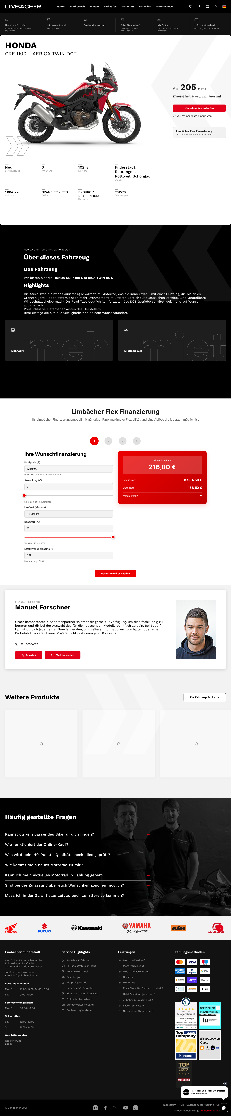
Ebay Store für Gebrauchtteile (141, 988)
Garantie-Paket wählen (115, 573)
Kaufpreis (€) (32, 462)
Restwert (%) (32, 521)
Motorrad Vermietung (136, 971)
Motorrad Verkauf (134, 960)
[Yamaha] (136, 928)
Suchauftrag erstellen (80, 1010)
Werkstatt (129, 982)
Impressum (169, 1104)
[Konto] (199, 6)
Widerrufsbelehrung (186, 1110)
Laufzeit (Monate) (35, 507)
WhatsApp (114, 1107)
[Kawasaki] (86, 928)
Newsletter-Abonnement (138, 1011)
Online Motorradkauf (79, 999)
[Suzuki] (44, 928)
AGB (181, 1104)
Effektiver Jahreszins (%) (39, 548)
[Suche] (215, 6)
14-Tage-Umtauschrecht (81, 965)
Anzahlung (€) (33, 480)
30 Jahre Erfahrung (78, 960)
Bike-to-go (73, 977)
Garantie (128, 977)
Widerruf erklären (212, 1110)
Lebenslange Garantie (80, 988)
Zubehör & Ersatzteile (136, 999)
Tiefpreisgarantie (77, 982)
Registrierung (13, 1040)
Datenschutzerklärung (200, 1104)
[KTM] (178, 928)
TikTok (135, 1107)
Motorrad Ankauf (133, 965)
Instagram (95, 1107)
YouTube (125, 1107)
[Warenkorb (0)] (207, 6)
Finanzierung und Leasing (82, 993)
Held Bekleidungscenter (137, 994)
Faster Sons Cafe (133, 1005)
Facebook (105, 1107)
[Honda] (11, 928)
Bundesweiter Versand (80, 1004)
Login (8, 1043)
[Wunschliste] (190, 6)
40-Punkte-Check (77, 971)
